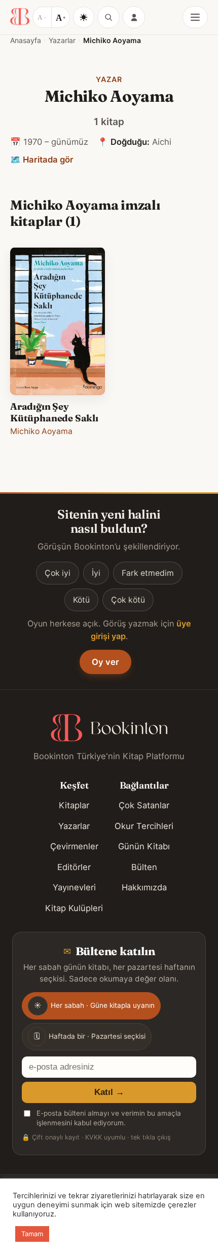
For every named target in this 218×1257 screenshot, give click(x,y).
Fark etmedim (148, 573)
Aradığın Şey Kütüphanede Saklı (54, 412)
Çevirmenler (74, 846)
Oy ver (105, 662)
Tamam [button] (32, 1234)
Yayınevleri (74, 887)
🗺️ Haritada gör (42, 159)
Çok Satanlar (144, 805)
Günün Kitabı (144, 846)
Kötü (81, 600)
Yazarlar (62, 40)
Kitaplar (74, 805)
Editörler (74, 867)
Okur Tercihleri (144, 826)
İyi (96, 573)
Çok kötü (128, 600)
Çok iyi (57, 573)
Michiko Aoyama (41, 431)
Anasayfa (25, 40)
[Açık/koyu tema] (83, 17)
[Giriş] (134, 17)
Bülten (144, 867)
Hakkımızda (144, 887)
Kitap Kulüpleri (74, 908)
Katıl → (109, 1092)
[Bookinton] (19, 17)
